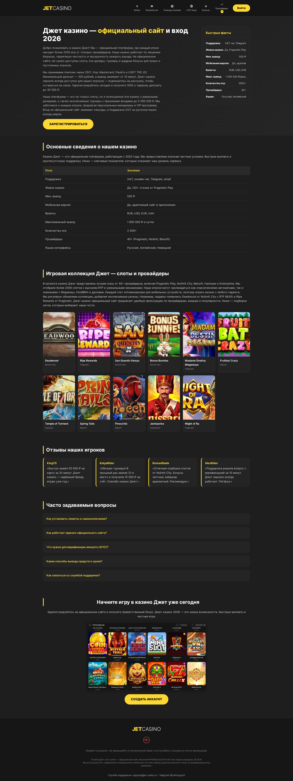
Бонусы (206, 10)
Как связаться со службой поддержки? (73, 575)
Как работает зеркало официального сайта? (76, 532)
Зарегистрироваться (68, 124)
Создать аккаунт (146, 699)
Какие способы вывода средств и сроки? (74, 561)
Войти (241, 8)
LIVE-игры (191, 10)
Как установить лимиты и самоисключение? (76, 518)
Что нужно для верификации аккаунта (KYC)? (77, 547)
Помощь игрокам (172, 10)
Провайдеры (221, 10)
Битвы (137, 10)
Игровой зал (152, 10)
